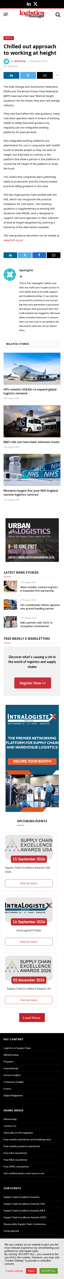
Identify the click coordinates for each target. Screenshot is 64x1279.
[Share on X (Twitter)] (28, 75)
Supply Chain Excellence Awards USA (24, 1203)
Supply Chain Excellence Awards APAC (25, 1217)
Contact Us (10, 1125)
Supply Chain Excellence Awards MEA (24, 1210)
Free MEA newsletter (15, 1159)
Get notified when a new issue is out (24, 1173)
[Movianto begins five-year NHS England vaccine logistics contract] (32, 470)
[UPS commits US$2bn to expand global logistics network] (32, 369)
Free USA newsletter (15, 1152)
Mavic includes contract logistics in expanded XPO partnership (39, 588)
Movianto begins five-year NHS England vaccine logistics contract (31, 492)
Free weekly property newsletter (22, 1146)
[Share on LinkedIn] (11, 75)
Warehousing (11, 1054)
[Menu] (6, 14)
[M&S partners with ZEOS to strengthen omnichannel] (10, 622)
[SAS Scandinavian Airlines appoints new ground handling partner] (10, 604)
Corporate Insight (14, 1081)
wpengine (20, 61)
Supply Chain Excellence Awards (21, 1196)
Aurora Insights (12, 1075)
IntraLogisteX (11, 1230)
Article (8, 38)
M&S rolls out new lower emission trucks (32, 442)
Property (9, 1061)
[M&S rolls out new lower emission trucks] (32, 421)
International (11, 1068)
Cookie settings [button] (14, 1271)
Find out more (28, 883)
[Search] (57, 14)
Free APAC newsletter (16, 1166)
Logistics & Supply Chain (17, 1047)
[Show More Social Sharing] (57, 75)
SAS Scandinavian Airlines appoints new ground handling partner (40, 606)
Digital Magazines (13, 1095)
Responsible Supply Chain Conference (25, 1224)
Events (7, 1088)
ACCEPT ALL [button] (49, 1271)
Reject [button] (31, 1271)
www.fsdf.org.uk (13, 240)
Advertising (10, 1119)
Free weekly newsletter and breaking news (27, 1139)
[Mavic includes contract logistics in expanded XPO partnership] (10, 586)
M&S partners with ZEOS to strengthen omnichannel (36, 624)
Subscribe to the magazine (18, 1132)
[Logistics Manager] (31, 14)
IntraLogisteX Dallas (28, 930)
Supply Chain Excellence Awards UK (29, 988)
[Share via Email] (45, 75)
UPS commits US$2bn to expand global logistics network (30, 391)
